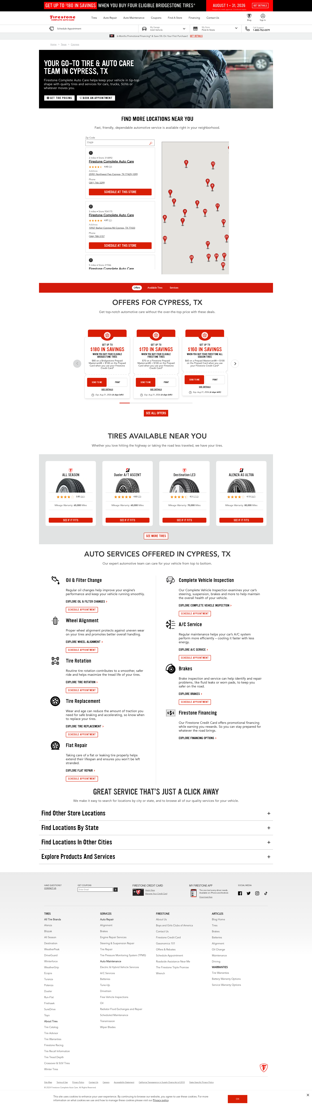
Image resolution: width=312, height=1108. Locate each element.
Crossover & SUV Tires (57, 1063)
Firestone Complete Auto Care (111, 161)
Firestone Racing (53, 1045)
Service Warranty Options (226, 985)
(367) (253, 497)
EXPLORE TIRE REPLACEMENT (83, 726)
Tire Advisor (51, 1033)
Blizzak (48, 931)
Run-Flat (49, 997)
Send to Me (97, 382)
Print (117, 382)
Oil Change (218, 949)
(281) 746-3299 (97, 183)
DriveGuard (51, 955)
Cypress (75, 44)
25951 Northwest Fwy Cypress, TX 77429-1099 (113, 174)
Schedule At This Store (120, 192)
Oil (102, 1003)
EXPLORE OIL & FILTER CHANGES (85, 601)
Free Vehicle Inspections (114, 997)
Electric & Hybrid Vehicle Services (119, 967)
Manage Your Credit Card (156, 894)
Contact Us (162, 931)
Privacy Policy (78, 1082)
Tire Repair (106, 949)
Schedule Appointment (169, 955)
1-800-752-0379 (261, 30)
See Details (107, 390)
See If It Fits (70, 520)
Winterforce (51, 961)
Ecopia (48, 973)
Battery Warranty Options (226, 979)
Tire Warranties (52, 1039)
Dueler (48, 991)
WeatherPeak (51, 949)
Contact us (50, 888)
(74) (110, 167)
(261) (82, 497)
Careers (106, 1082)
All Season (50, 937)
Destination (50, 943)
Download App (205, 897)
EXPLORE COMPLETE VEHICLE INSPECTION (204, 605)
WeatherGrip (51, 967)
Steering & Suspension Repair (117, 943)
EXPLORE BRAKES (189, 694)
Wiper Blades (108, 1027)
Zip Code (90, 138)
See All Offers (156, 413)
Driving (216, 961)
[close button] (308, 1095)
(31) (110, 221)
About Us (161, 919)
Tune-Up (105, 985)
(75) (139, 497)
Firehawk (49, 1003)
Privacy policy (161, 1100)
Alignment (106, 925)
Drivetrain (105, 991)
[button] (94, 18)
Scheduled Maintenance (114, 1015)
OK (237, 1099)
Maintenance (219, 955)
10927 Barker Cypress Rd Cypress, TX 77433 (112, 228)
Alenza (48, 925)
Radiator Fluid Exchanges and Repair (121, 1009)
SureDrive (50, 1009)
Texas (63, 44)
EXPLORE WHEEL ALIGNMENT (83, 642)
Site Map (48, 1082)
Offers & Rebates (166, 949)
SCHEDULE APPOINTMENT (82, 609)
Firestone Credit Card (168, 937)
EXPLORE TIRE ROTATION (80, 682)
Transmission (107, 1021)
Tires (214, 925)
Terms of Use (62, 1082)
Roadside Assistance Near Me (173, 961)
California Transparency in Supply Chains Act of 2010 (162, 1082)
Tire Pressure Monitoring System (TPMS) (123, 955)
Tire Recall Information (57, 1051)
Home (53, 44)
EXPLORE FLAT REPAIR (79, 770)
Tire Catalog (51, 1027)
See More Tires (156, 536)
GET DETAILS (196, 36)
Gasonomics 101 (165, 943)
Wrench (160, 973)
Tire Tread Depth (54, 1057)
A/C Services (107, 973)
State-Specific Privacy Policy (201, 1082)
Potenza (48, 985)
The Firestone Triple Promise (172, 967)
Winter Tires (51, 1069)
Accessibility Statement (124, 1082)
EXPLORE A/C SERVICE (192, 649)
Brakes (104, 931)
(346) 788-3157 (97, 236)
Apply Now (150, 890)
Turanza (48, 979)
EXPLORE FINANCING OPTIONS (196, 738)
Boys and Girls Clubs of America (174, 925)
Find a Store (152, 140)
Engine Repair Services (113, 937)
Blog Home (218, 919)
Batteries (105, 979)
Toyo (47, 1015)
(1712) (196, 497)
